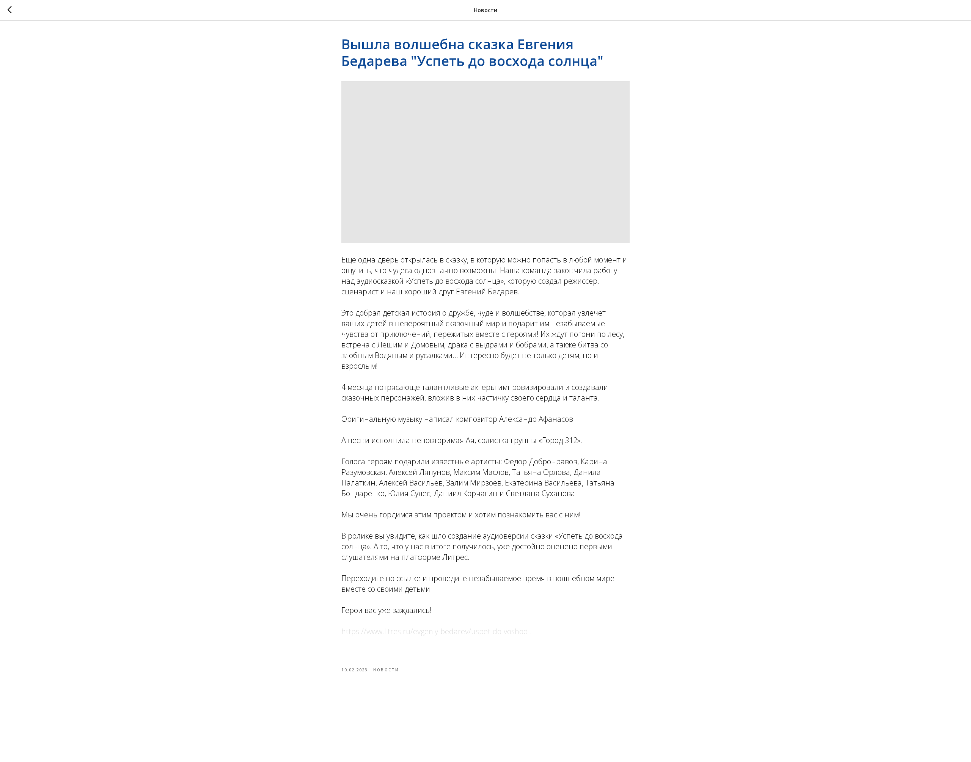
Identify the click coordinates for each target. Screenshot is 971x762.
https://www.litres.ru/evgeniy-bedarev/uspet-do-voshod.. (436, 631)
